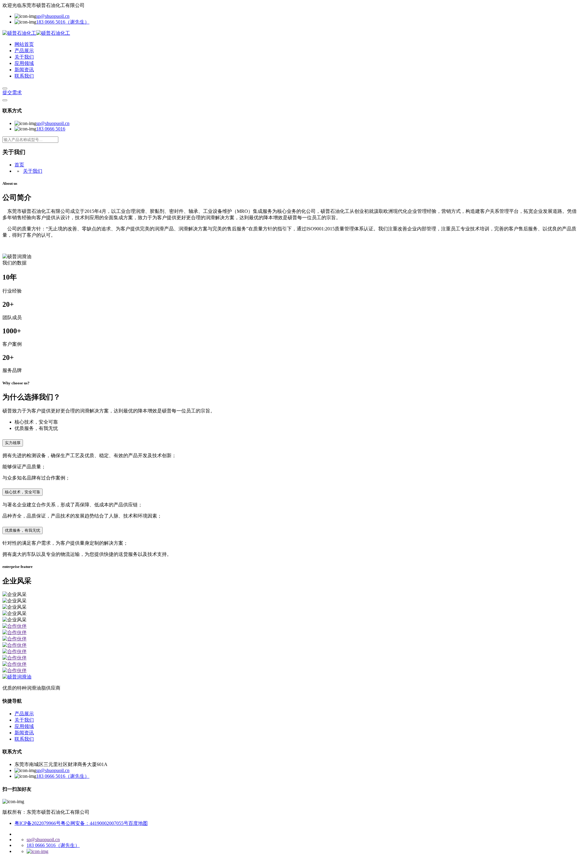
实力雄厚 (13, 443)
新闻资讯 (24, 69)
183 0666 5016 (50, 128)
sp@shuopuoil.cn (52, 16)
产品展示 (24, 50)
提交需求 (12, 92)
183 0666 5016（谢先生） (62, 21)
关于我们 (24, 56)
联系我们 (24, 76)
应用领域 (24, 63)
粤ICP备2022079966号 (37, 823)
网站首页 (24, 44)
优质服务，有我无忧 (22, 530)
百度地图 (138, 823)
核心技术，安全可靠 (22, 492)
